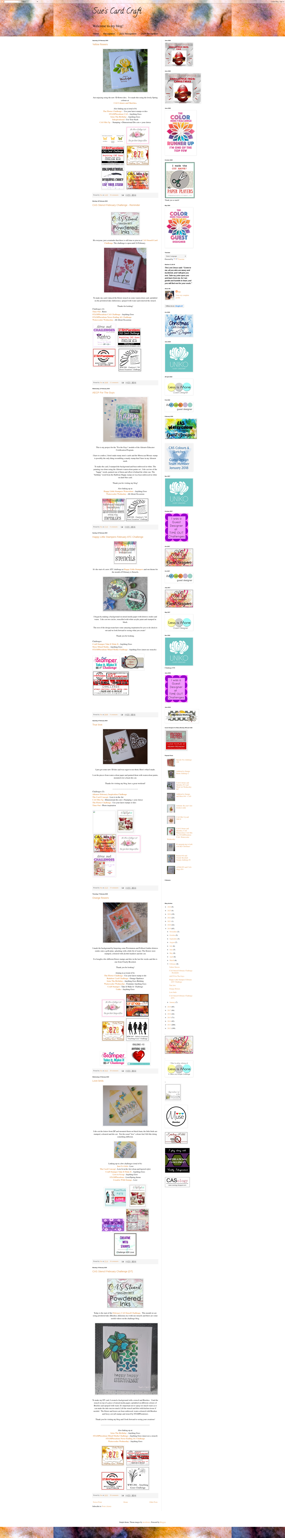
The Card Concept (100, 797)
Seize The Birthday (118, 116)
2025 (169, 910)
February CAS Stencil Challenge (126, 1312)
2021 (169, 921)
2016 (169, 1014)
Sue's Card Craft (116, 12)
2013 (169, 1024)
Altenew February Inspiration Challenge (109, 794)
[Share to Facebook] (133, 195)
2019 (169, 928)
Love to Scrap (118, 1174)
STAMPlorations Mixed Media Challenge (110, 649)
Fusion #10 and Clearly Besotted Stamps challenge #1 (183, 857)
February (173, 964)
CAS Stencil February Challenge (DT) (112, 1271)
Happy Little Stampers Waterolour (118, 491)
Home (96, 33)
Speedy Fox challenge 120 (184, 761)
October (173, 935)
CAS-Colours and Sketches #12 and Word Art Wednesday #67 (183, 786)
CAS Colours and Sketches (125, 102)
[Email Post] (122, 195)
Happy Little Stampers (133, 569)
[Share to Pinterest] (135, 195)
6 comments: (114, 527)
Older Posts (153, 1502)
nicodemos (146, 1522)
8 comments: (114, 714)
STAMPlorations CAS (118, 114)
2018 (169, 1007)
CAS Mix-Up (97, 799)
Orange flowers (100, 897)
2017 (169, 1010)
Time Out (96, 311)
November (173, 931)
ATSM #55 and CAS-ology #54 (184, 868)
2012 (169, 1028)
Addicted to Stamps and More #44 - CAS (183, 795)
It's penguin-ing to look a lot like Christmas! (184, 845)
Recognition (109, 33)
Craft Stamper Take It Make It (105, 644)
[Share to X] (131, 195)
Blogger (162, 1522)
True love (97, 724)
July (171, 946)
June (171, 949)
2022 (169, 917)
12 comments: (114, 382)
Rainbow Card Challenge (117, 978)
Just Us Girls (122, 1166)
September (173, 939)
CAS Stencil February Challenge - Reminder (116, 205)
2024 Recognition (149, 33)
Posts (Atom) (106, 1506)
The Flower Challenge (112, 111)
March (172, 960)
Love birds (98, 1080)
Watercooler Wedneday (116, 493)
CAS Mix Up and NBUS (182, 818)
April (172, 957)
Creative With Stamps (122, 1179)
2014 (169, 1021)
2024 (169, 914)
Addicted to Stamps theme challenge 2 (183, 772)
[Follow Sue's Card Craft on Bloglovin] (174, 307)
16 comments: (114, 195)
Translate (181, 259)
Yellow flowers (100, 44)
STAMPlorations (117, 1177)
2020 (169, 925)
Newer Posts (97, 1502)
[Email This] (127, 195)
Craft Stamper (113, 986)
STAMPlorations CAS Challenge (106, 314)
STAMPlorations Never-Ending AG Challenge (111, 317)
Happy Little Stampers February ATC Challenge (117, 537)
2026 (169, 907)
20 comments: (114, 1071)
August (172, 942)
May (171, 953)
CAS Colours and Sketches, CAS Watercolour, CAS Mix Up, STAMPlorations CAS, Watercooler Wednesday (179, 833)
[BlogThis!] (129, 195)
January (172, 1002)
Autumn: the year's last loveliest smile (184, 806)
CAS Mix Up (105, 122)
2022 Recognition (127, 33)
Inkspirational (118, 119)
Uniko (118, 989)
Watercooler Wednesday (102, 319)
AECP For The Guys (103, 392)
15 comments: (114, 888)
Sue (179, 292)
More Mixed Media (100, 646)
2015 (169, 1017)
